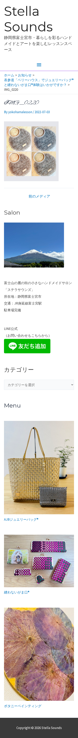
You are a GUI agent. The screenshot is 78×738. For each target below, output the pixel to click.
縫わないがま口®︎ (16, 592)
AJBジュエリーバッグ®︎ (21, 519)
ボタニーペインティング (22, 706)
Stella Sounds (28, 19)
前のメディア (39, 196)
